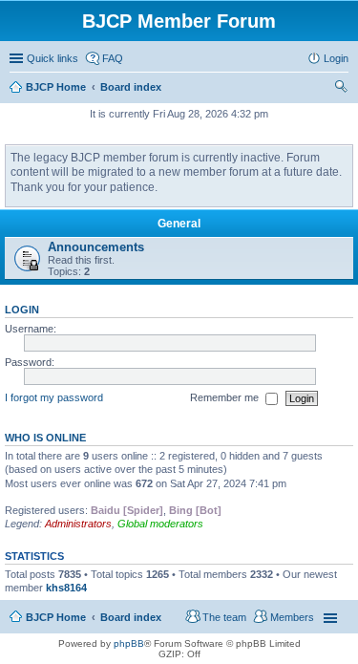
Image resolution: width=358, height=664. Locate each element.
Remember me (226, 397)
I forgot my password (54, 397)
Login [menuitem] (336, 58)
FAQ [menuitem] (112, 58)
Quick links (52, 58)
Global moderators (160, 523)
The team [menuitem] (224, 617)
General (179, 223)
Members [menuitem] (292, 617)
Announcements (96, 247)
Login (22, 309)
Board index (130, 617)
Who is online (45, 437)
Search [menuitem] (340, 88)
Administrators (78, 523)
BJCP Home (56, 617)
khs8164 (66, 587)
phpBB (129, 643)
